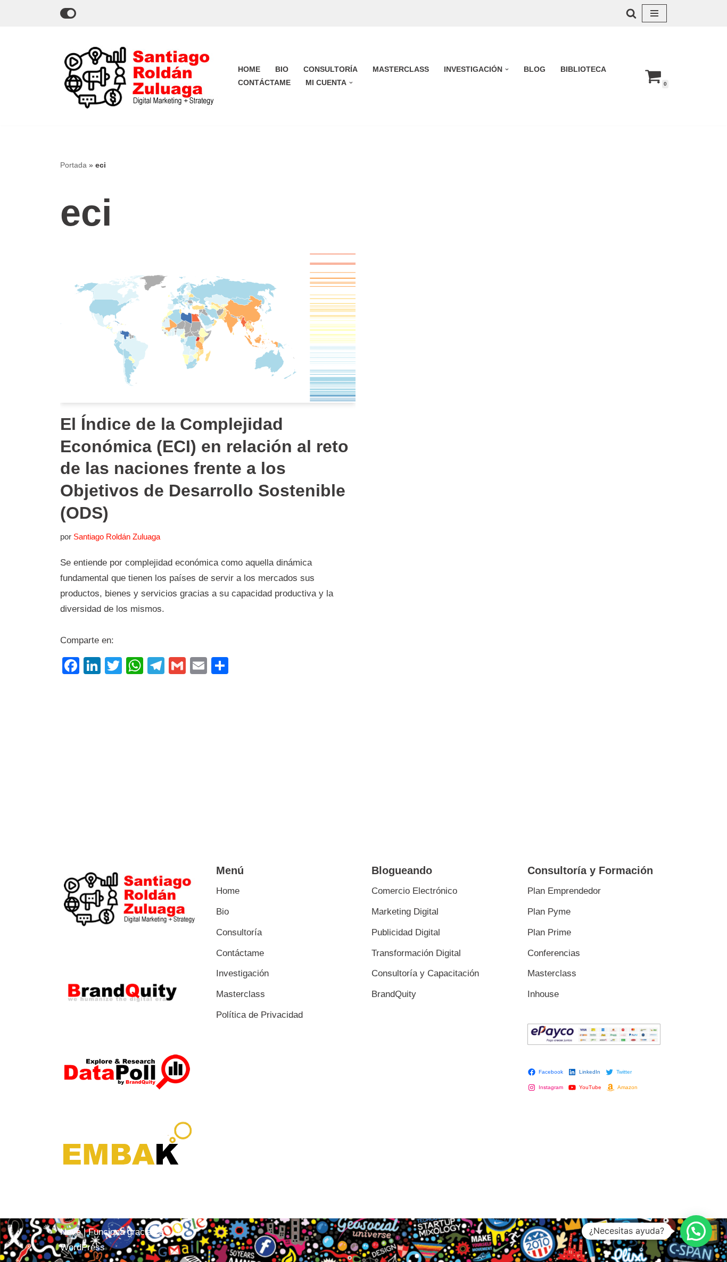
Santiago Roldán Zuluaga (116, 536)
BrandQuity (393, 994)
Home (249, 69)
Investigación (242, 973)
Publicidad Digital (405, 932)
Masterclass (401, 69)
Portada (73, 165)
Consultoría (330, 69)
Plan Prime (549, 932)
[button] (507, 69)
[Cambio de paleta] (68, 13)
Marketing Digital (405, 912)
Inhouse (543, 994)
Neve (70, 1232)
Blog (535, 69)
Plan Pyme (549, 912)
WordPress (82, 1247)
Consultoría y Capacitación (425, 973)
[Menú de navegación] (654, 13)
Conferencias (553, 953)
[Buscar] (631, 13)
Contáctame (264, 83)
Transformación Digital (416, 953)
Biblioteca (583, 69)
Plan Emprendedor (564, 891)
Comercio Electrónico (414, 891)
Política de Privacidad (259, 1015)
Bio (281, 69)
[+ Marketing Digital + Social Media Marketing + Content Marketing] (140, 76)
